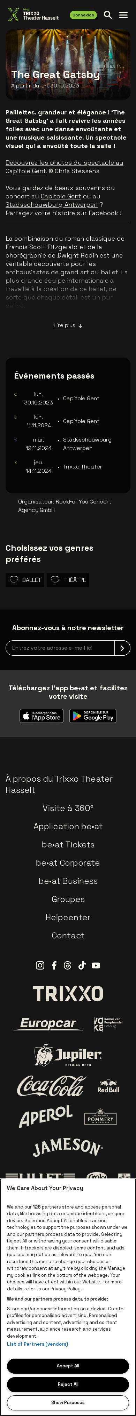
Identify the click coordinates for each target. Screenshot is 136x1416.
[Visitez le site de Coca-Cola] (52, 1086)
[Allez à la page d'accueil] (33, 14)
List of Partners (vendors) (37, 1344)
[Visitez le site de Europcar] (48, 1024)
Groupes (68, 899)
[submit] (122, 648)
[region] (68, 1297)
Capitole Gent (61, 196)
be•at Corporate (68, 862)
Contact (68, 935)
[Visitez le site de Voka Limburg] (108, 1024)
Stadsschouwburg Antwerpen (52, 204)
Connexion (83, 15)
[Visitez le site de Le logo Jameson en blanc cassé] (68, 1147)
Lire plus (64, 325)
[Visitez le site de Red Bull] (108, 1085)
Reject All (68, 1384)
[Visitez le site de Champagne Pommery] (100, 1116)
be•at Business (68, 880)
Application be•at (68, 826)
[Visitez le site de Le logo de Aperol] (46, 1116)
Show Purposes (68, 1403)
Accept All (68, 1366)
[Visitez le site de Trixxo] (68, 993)
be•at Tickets (68, 844)
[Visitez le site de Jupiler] (68, 1055)
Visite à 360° (68, 808)
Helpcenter (68, 917)
